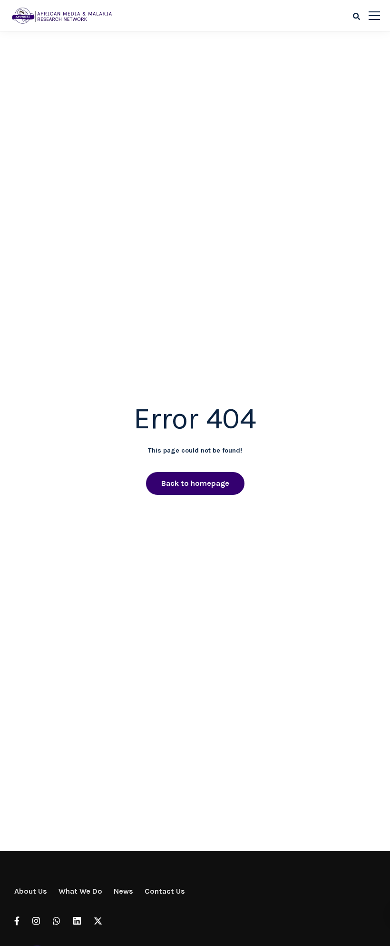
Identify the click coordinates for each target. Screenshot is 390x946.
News (123, 891)
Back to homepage (195, 483)
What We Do (80, 891)
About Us (30, 891)
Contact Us (165, 891)
